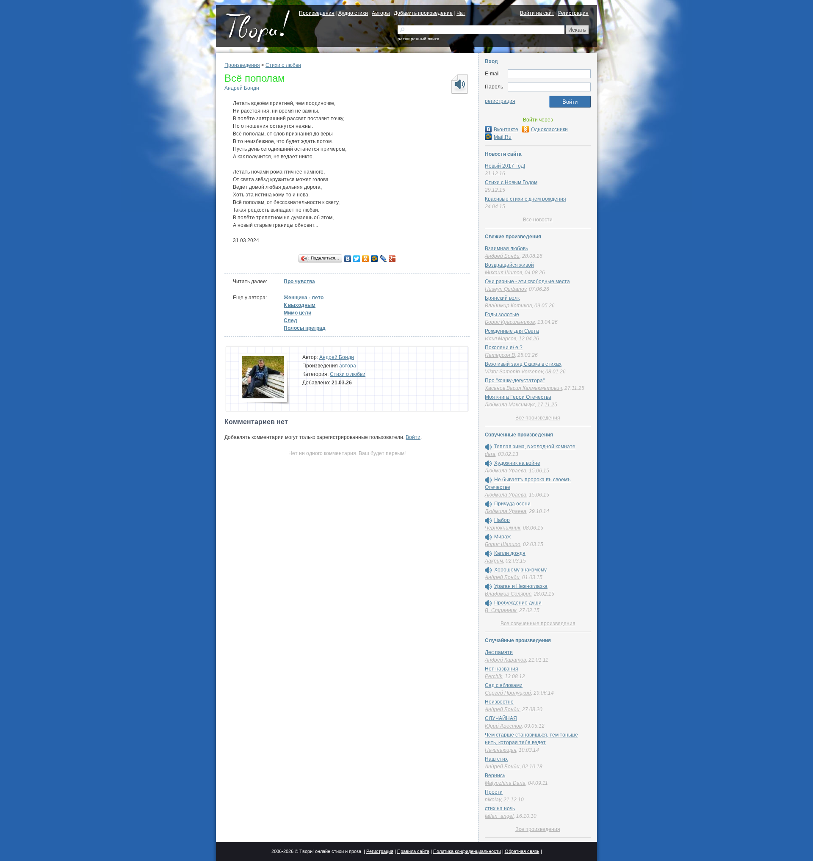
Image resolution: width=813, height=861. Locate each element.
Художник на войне (517, 463)
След (290, 320)
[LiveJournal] (383, 258)
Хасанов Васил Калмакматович (523, 388)
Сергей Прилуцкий (508, 693)
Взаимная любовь (506, 248)
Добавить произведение (423, 13)
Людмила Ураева (505, 471)
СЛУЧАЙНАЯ (501, 718)
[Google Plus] (392, 258)
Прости (494, 792)
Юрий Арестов (503, 726)
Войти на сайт (537, 13)
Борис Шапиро (502, 544)
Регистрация (573, 13)
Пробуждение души (518, 603)
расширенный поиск (418, 38)
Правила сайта (413, 851)
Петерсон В (500, 355)
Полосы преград (305, 328)
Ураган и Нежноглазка (521, 586)
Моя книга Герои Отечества (518, 397)
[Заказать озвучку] (459, 83)
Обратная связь (522, 851)
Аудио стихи (353, 13)
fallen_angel (499, 816)
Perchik (493, 676)
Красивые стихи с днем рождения (525, 199)
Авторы (381, 13)
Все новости (538, 220)
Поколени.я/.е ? (504, 347)
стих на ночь (500, 808)
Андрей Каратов (505, 660)
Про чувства (299, 281)
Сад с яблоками (504, 685)
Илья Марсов (500, 339)
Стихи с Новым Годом (511, 182)
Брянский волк (502, 298)
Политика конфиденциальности (467, 851)
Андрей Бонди (241, 88)
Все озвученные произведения (538, 623)
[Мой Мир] (374, 258)
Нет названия (501, 669)
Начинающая (500, 750)
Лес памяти (499, 652)
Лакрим (494, 561)
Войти (413, 437)
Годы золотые (502, 314)
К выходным (299, 305)
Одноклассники (549, 129)
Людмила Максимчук (510, 405)
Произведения (317, 13)
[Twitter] (356, 258)
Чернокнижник (502, 528)
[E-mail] (549, 74)
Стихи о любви (283, 65)
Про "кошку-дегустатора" (515, 381)
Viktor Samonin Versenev (514, 372)
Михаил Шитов (503, 273)
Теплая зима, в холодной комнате (534, 447)
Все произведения (537, 418)
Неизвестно (499, 702)
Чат (460, 13)
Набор (502, 520)
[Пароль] (549, 87)
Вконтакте (506, 129)
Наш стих (496, 759)
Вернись (495, 775)
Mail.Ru (503, 137)
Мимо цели (297, 313)
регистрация (500, 101)
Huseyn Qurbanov (505, 289)
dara (490, 454)
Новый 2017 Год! (505, 166)
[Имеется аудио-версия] (488, 447)
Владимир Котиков (508, 306)
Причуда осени (512, 504)
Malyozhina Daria (505, 783)
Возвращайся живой (509, 265)
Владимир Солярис (508, 594)
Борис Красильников (510, 322)
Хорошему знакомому (520, 570)
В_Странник (501, 610)
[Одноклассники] (365, 258)
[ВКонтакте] (347, 258)
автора (347, 366)
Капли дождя (509, 553)
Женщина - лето (304, 298)
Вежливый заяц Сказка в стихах (523, 364)
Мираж (502, 537)
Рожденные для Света (512, 331)
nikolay (493, 800)
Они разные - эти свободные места (527, 281)
